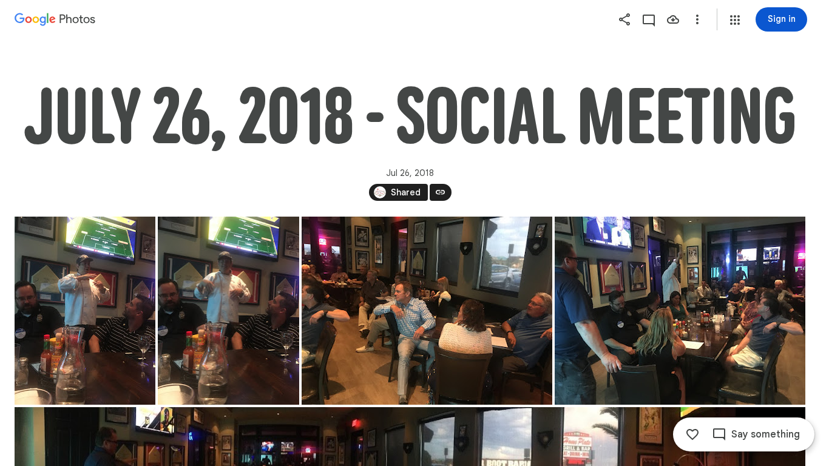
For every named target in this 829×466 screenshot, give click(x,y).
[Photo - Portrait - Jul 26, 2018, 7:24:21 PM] (228, 311)
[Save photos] (673, 19)
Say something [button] (765, 434)
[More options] (697, 19)
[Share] (624, 19)
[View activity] (649, 19)
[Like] (692, 434)
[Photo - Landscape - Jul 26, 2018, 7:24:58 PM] (427, 311)
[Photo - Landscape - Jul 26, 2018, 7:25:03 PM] (680, 311)
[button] (735, 20)
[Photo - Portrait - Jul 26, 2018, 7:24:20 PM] (85, 311)
